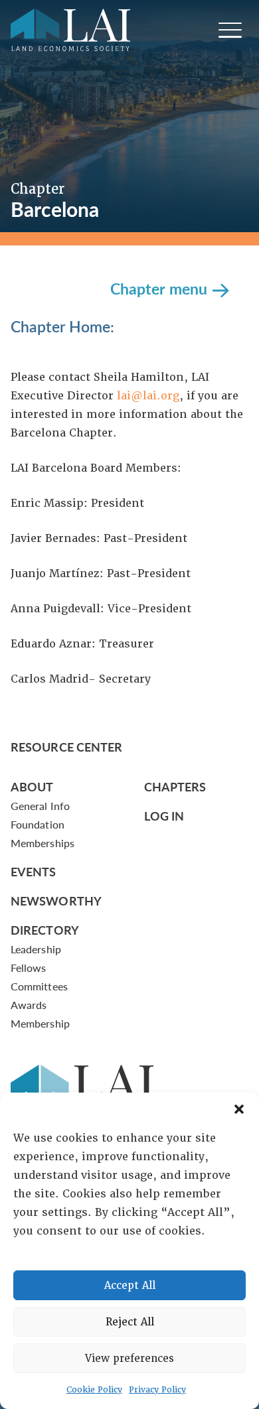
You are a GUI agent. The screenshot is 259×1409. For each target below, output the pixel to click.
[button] (239, 1109)
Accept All (129, 1285)
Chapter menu (158, 287)
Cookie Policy (94, 1389)
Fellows (28, 967)
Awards (28, 1004)
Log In (164, 815)
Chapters (175, 786)
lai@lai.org (148, 396)
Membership (40, 1023)
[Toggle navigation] (230, 30)
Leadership (36, 949)
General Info (40, 805)
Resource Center (66, 746)
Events (33, 871)
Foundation (37, 824)
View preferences (129, 1358)
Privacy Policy (157, 1389)
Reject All (130, 1322)
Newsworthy (56, 900)
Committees (39, 986)
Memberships (42, 842)
